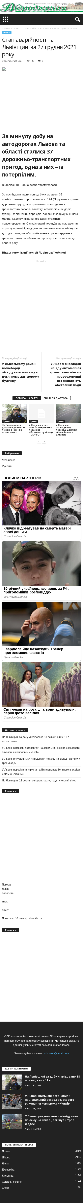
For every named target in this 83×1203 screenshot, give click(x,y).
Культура (7, 1175)
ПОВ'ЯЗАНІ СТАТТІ (27, 398)
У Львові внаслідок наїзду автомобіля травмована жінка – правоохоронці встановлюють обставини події (65, 374)
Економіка (8, 1169)
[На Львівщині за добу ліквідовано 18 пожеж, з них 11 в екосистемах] (14, 413)
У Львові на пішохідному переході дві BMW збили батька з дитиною (66, 429)
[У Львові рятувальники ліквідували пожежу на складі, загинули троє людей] (12, 1121)
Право (6, 32)
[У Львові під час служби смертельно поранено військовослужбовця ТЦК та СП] (41, 413)
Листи (5, 1163)
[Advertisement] (41, 306)
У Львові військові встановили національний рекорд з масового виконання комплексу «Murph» (41, 750)
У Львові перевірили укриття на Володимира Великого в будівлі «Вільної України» (41, 771)
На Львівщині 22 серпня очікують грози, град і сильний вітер (39, 780)
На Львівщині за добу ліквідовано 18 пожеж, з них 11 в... (52, 1078)
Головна (6, 28)
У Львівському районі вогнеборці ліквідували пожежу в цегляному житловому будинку (20, 372)
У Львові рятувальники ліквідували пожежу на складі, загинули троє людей (41, 760)
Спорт (5, 1187)
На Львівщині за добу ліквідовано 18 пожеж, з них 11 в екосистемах (13, 428)
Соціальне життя (12, 1181)
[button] (76, 19)
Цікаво (6, 1157)
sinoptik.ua (35, 918)
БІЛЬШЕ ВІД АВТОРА (56, 398)
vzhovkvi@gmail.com (56, 1053)
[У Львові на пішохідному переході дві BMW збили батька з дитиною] (68, 413)
